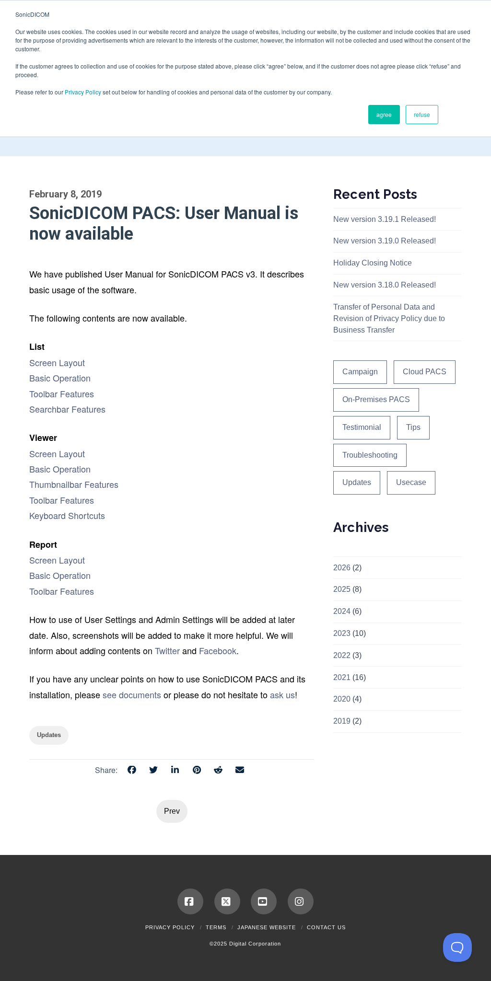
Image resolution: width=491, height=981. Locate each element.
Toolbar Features (61, 393)
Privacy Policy (83, 92)
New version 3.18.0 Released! (384, 285)
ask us (282, 694)
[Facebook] (190, 901)
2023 (342, 633)
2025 (342, 589)
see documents (132, 694)
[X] (227, 901)
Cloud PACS (424, 372)
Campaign (360, 372)
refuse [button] (422, 114)
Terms (216, 927)
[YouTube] (264, 901)
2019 (342, 721)
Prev (172, 811)
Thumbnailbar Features (73, 484)
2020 (342, 699)
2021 (342, 677)
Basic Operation (60, 377)
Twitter (167, 650)
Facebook (217, 650)
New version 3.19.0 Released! (384, 241)
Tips (413, 427)
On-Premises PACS (376, 399)
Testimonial (361, 427)
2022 (342, 655)
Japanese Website (266, 927)
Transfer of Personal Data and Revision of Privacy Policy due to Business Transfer (389, 318)
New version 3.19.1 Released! (384, 219)
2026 (342, 568)
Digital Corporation (255, 943)
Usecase (411, 482)
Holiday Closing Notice (372, 263)
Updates (356, 482)
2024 (342, 611)
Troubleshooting (369, 455)
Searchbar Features (67, 409)
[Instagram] (301, 901)
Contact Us (326, 927)
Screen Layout (57, 362)
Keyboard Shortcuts (67, 515)
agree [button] (384, 114)
